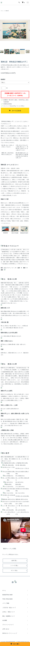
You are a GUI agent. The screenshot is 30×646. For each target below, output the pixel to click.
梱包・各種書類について (8, 616)
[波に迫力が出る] (8, 482)
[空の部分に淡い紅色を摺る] (8, 495)
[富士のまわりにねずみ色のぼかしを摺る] (8, 501)
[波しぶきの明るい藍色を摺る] (8, 478)
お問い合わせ (5, 629)
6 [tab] (21, 47)
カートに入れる (16, 110)
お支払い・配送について (8, 611)
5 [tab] (18, 47)
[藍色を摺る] (8, 484)
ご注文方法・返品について (9, 607)
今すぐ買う (16, 644)
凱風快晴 (5, 233)
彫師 (24, 267)
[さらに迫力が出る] (8, 486)
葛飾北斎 (7, 10)
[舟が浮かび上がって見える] (8, 467)
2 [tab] (11, 47)
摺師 (2, 269)
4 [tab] (16, 47)
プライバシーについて (8, 624)
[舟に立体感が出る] (8, 475)
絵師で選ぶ (14, 560)
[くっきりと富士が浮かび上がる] (8, 512)
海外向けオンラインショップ (9, 633)
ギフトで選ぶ (14, 570)
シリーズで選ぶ (14, 565)
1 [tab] (9, 47)
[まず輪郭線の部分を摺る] (8, 463)
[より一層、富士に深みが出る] (8, 505)
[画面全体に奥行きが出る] (8, 499)
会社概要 (4, 620)
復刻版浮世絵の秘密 (7, 594)
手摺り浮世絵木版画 (7, 599)
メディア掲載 (5, 603)
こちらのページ (5, 303)
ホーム (2, 10)
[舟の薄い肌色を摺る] (8, 465)
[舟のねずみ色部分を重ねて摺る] (8, 471)
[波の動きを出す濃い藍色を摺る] (8, 488)
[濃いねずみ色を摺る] (8, 510)
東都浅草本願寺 (24, 233)
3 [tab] (14, 47)
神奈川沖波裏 (15, 233)
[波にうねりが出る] (8, 493)
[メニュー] (27, 2)
